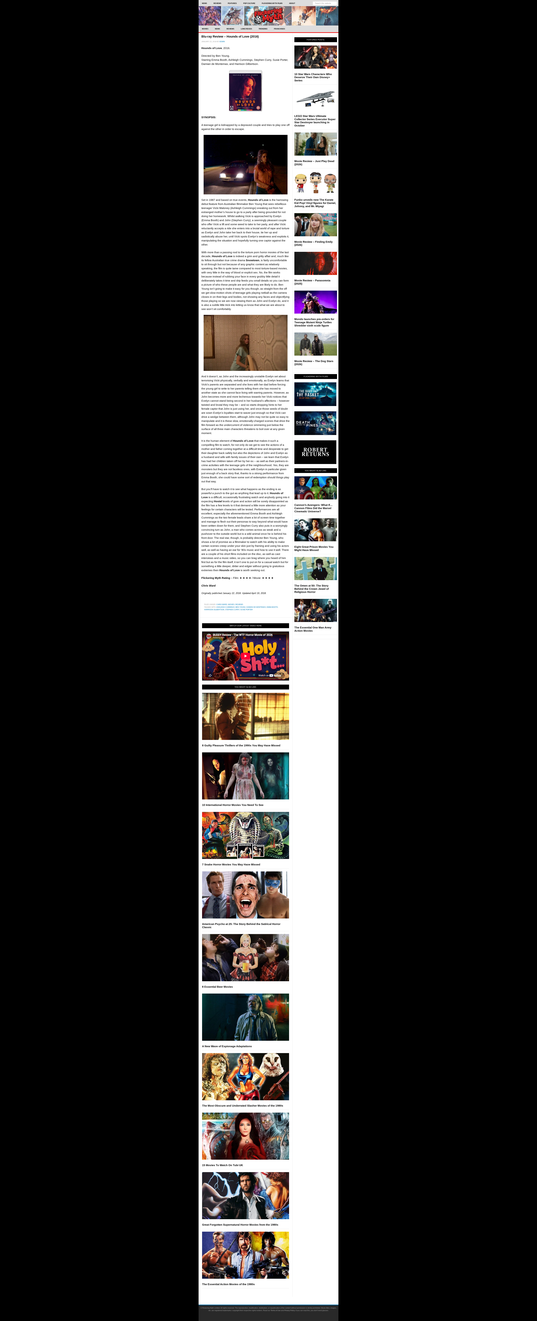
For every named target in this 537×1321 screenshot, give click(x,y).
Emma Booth (272, 607)
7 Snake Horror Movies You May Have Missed (231, 864)
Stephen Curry (232, 610)
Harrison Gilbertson (214, 610)
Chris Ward (221, 604)
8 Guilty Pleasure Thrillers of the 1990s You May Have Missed (241, 745)
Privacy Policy (289, 1310)
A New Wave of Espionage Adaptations (227, 1046)
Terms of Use (276, 1310)
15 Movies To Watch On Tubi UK (222, 1165)
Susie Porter (246, 610)
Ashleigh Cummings (225, 607)
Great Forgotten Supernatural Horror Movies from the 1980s (240, 1224)
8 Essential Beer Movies (217, 986)
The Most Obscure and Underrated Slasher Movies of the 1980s (242, 1105)
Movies (231, 604)
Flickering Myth (268, 16)
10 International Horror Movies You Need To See (232, 804)
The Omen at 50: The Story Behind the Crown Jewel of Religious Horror (311, 589)
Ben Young (240, 607)
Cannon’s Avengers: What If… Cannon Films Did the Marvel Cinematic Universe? (313, 508)
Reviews (239, 604)
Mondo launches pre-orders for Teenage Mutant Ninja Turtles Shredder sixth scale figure (314, 322)
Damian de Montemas (256, 607)
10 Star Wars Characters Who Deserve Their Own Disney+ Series (313, 77)
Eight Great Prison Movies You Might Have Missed (314, 548)
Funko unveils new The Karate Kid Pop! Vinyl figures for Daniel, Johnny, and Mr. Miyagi (315, 203)
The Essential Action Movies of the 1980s (228, 1284)
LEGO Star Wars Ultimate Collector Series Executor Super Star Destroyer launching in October (314, 121)
